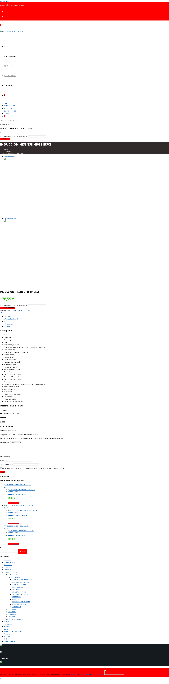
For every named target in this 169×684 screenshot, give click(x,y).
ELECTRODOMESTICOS (11, 572)
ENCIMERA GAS (17, 589)
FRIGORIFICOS (12, 609)
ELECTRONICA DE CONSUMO (13, 619)
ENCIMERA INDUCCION (22, 310)
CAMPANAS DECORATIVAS (20, 582)
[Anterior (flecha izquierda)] (0, 683)
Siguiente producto (10, 219)
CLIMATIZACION (9, 562)
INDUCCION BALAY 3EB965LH (17, 515)
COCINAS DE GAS (17, 587)
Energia (6, 622)
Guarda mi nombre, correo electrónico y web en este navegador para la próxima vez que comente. (33, 468)
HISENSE (3, 313)
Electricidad (7, 570)
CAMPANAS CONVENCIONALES (22, 580)
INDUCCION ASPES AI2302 (16, 536)
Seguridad (7, 636)
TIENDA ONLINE (9, 106)
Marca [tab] (6, 321)
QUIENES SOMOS (10, 111)
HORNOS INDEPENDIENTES (21, 602)
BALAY (6, 508)
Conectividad (8, 565)
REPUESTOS (8, 108)
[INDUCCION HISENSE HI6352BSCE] (37, 278)
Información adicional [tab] (11, 319)
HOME (6, 103)
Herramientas (8, 624)
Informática (7, 627)
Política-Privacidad (84, 674)
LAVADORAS (12, 612)
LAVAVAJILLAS (12, 614)
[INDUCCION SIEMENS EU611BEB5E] (37, 216)
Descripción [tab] (7, 316)
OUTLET (6, 629)
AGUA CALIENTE (13, 575)
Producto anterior (9, 157)
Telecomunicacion (9, 641)
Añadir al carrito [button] (13, 503)
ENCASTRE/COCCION (15, 577)
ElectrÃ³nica (7, 567)
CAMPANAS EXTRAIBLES (20, 585)
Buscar (2, 548)
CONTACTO (8, 114)
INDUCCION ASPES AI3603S (17, 495)
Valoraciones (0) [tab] (9, 324)
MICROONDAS (16, 607)
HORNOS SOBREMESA (19, 604)
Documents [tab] (7, 326)
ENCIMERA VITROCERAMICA (21, 594)
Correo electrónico (6, 464)
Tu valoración (5, 457)
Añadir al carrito (5, 139)
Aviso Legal (74, 674)
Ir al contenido (4, 1)
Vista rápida (27, 485)
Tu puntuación (5, 442)
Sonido (6, 639)
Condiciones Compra (97, 674)
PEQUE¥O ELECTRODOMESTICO (14, 631)
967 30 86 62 (20, 5)
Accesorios (7, 560)
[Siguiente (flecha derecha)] (2, 683)
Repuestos (7, 634)
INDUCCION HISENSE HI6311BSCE (13, 153)
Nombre (3, 460)
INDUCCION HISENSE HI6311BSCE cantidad (14, 136)
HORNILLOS (16, 599)
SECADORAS (12, 617)
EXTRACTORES (16, 597)
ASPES (6, 487)
